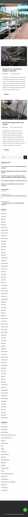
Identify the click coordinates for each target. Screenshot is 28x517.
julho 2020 (3, 404)
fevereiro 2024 (4, 285)
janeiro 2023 (4, 321)
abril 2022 (3, 346)
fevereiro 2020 (4, 417)
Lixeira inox (3, 457)
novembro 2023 (4, 293)
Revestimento (4, 484)
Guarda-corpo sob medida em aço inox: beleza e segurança (12, 184)
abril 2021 (3, 379)
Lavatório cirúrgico (5, 454)
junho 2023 (3, 307)
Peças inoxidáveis (7, 63)
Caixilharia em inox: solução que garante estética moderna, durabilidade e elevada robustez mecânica (13, 176)
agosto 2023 (4, 302)
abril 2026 (3, 221)
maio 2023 (3, 310)
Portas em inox (4, 476)
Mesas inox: (3, 462)
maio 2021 (3, 376)
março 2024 (3, 282)
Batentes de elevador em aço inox (8, 435)
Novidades (3, 465)
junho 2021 (3, 373)
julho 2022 (3, 337)
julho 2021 (3, 370)
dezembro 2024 (4, 263)
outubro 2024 (4, 268)
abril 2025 (3, 252)
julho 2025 (3, 244)
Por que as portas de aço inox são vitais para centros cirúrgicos (13, 167)
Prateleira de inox (5, 479)
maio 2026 (3, 219)
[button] (26, 2)
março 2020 (3, 415)
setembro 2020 (4, 398)
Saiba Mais (6, 94)
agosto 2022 (4, 335)
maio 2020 (3, 409)
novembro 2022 (4, 326)
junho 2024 (3, 274)
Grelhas (2, 448)
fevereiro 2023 (4, 318)
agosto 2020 (4, 401)
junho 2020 (3, 406)
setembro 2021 (4, 365)
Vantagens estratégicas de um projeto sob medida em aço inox (14, 172)
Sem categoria (4, 487)
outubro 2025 (4, 235)
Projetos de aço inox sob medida (8, 482)
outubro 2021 (4, 362)
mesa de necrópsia (5, 459)
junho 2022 (3, 340)
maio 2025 (3, 249)
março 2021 (3, 382)
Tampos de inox (4, 490)
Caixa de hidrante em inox (6, 437)
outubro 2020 (4, 395)
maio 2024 (3, 277)
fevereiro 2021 (4, 384)
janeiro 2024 (4, 288)
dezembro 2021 (4, 357)
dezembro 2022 (4, 324)
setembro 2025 (4, 238)
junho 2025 (3, 246)
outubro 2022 (4, 329)
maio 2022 (3, 343)
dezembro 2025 (4, 230)
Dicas (3, 63)
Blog (6, 514)
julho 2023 (3, 304)
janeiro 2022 (4, 354)
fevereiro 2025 (4, 257)
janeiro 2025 (4, 260)
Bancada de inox (4, 432)
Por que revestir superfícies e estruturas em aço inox (14, 180)
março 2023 (3, 315)
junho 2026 (3, 216)
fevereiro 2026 (4, 227)
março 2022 (3, 348)
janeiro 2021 (4, 387)
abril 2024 (3, 279)
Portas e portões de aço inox (7, 473)
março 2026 (3, 224)
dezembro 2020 (4, 390)
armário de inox (4, 429)
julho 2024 (3, 271)
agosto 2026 (4, 213)
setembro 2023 (4, 299)
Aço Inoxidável (4, 116)
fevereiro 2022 (4, 351)
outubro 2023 (4, 296)
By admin (6, 73)
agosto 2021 (4, 368)
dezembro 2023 (4, 290)
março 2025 (3, 255)
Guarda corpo (4, 451)
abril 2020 (3, 412)
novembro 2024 (4, 266)
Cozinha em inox (11, 116)
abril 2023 (3, 313)
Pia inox (2, 470)
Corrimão (3, 440)
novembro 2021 (4, 359)
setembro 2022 (4, 332)
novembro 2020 (4, 393)
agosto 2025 (4, 241)
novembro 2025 (4, 233)
